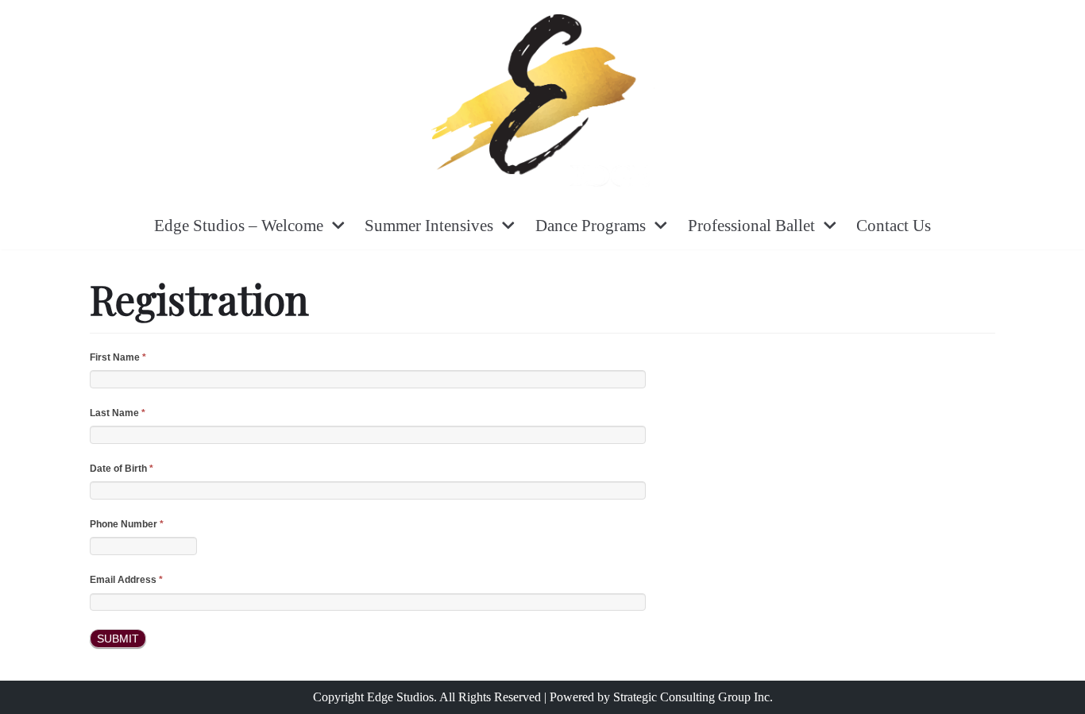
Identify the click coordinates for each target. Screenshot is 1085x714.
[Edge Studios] (542, 100)
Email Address (126, 579)
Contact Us (893, 225)
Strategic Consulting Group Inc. (693, 697)
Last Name (117, 413)
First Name (118, 357)
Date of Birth (121, 468)
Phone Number (127, 524)
